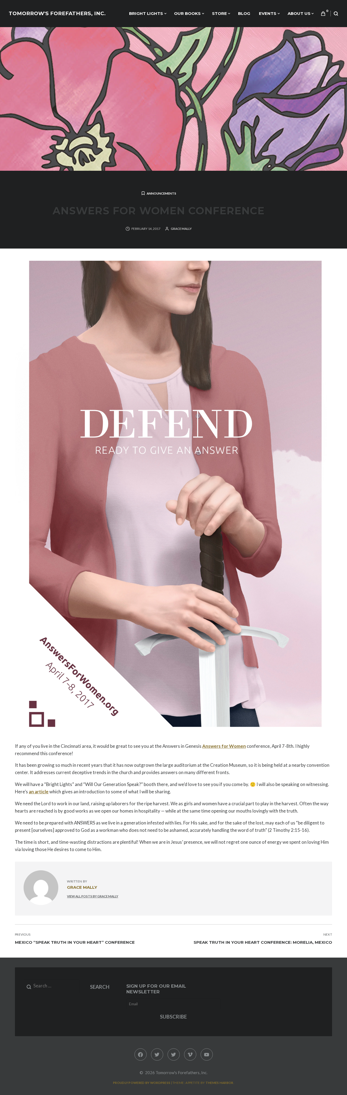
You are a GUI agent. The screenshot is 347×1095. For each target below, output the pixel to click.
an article (39, 791)
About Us (299, 13)
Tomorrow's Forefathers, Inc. (57, 13)
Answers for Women (224, 746)
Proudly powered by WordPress (141, 1082)
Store (219, 13)
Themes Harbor (219, 1082)
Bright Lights (146, 13)
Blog (244, 13)
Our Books (187, 13)
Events (267, 13)
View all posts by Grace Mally (92, 896)
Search (100, 987)
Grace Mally (181, 228)
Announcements (161, 193)
